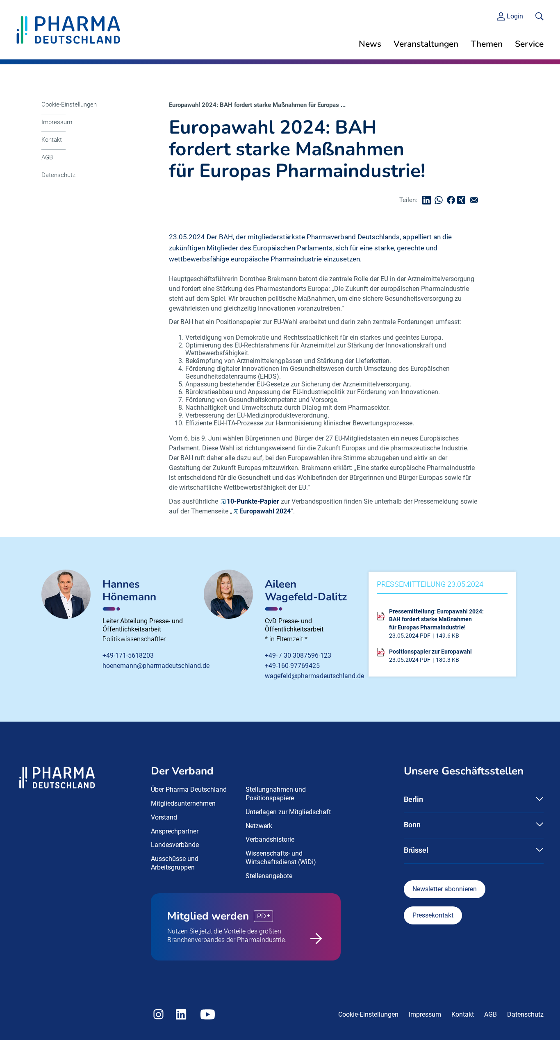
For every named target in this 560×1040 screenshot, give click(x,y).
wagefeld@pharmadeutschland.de (314, 676)
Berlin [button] (413, 799)
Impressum (56, 122)
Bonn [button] (412, 824)
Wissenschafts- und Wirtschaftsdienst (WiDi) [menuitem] (281, 857)
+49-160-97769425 (292, 666)
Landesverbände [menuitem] (175, 845)
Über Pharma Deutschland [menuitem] (189, 789)
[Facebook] (453, 200)
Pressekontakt (432, 915)
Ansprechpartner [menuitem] (174, 831)
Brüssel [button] (416, 850)
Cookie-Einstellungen (69, 104)
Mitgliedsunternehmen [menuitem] (183, 803)
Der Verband (182, 771)
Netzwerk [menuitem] (259, 826)
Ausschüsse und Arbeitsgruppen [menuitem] (174, 863)
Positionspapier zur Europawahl (430, 651)
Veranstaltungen (426, 44)
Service (529, 44)
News (370, 44)
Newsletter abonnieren (444, 889)
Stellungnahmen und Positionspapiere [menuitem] (276, 794)
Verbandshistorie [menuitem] (270, 839)
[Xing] (462, 200)
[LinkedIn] (428, 200)
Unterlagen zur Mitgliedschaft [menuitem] (288, 812)
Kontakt (51, 139)
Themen (487, 44)
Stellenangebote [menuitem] (269, 876)
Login (515, 16)
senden (476, 200)
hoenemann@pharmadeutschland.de (155, 666)
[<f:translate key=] (539, 16)
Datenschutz (58, 175)
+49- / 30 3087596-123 (298, 655)
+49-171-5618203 (128, 655)
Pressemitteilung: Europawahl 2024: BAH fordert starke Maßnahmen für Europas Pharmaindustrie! (436, 619)
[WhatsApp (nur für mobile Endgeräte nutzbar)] (441, 200)
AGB (47, 157)
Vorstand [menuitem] (164, 817)
